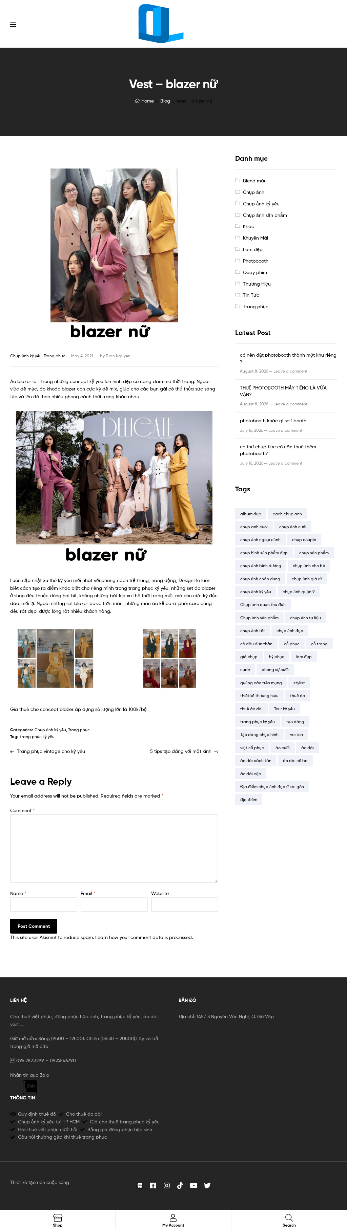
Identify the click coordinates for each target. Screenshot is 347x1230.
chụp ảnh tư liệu (305, 617)
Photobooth (255, 261)
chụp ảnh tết (252, 630)
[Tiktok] (180, 1185)
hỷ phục (276, 656)
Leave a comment (290, 371)
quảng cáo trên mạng (261, 682)
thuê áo (297, 695)
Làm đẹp (253, 249)
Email (88, 893)
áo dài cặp (250, 773)
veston (296, 734)
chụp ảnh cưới (292, 526)
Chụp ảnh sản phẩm (265, 215)
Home (147, 101)
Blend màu (255, 180)
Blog (165, 101)
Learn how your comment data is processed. (144, 937)
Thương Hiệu (257, 284)
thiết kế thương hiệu (259, 695)
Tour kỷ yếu (284, 708)
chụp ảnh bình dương (260, 565)
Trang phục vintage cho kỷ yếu (51, 750)
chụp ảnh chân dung (260, 578)
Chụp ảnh (253, 192)
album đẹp (250, 513)
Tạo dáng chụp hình (259, 734)
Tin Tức (251, 295)
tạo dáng (295, 721)
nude (245, 669)
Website (160, 893)
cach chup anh (287, 513)
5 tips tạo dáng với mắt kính (180, 750)
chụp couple (304, 539)
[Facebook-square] (153, 1185)
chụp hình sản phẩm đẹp (264, 552)
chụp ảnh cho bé (309, 565)
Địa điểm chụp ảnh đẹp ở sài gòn (272, 786)
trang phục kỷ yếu (37, 736)
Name (18, 893)
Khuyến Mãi (255, 238)
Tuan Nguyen (118, 355)
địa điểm (248, 799)
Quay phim (255, 272)
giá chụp (249, 656)
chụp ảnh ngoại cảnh (260, 539)
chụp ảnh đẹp (290, 630)
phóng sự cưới (275, 669)
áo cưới (282, 747)
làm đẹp (304, 656)
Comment (22, 810)
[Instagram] (166, 1185)
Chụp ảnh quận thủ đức (263, 604)
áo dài (307, 747)
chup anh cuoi (254, 526)
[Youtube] (193, 1185)
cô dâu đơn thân (256, 643)
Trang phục (54, 355)
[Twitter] (207, 1185)
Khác (248, 226)
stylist (299, 682)
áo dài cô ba (295, 760)
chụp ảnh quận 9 (298, 591)
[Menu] (13, 23)
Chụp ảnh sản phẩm (259, 617)
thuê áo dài (251, 708)
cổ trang (319, 643)
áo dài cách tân (255, 760)
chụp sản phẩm (314, 552)
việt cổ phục (252, 747)
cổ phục (292, 643)
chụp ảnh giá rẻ (307, 578)
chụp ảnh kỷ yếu (255, 591)
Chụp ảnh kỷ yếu (26, 355)
